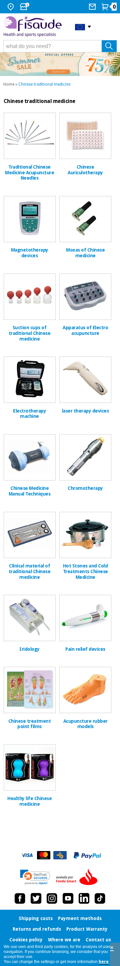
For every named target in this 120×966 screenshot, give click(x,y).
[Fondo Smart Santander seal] (78, 877)
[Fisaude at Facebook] (20, 898)
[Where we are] (11, 7)
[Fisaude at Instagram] (52, 898)
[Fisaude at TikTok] (100, 898)
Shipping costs (36, 918)
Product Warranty (87, 929)
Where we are (64, 939)
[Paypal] (87, 855)
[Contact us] (93, 7)
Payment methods (80, 918)
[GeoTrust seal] (35, 877)
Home (8, 84)
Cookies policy (26, 939)
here (104, 961)
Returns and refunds (37, 929)
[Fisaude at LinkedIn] (84, 898)
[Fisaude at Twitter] (36, 898)
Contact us (98, 939)
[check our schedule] (25, 7)
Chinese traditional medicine (44, 84)
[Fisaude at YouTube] (68, 898)
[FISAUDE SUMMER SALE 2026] (60, 64)
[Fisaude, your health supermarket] (34, 26)
